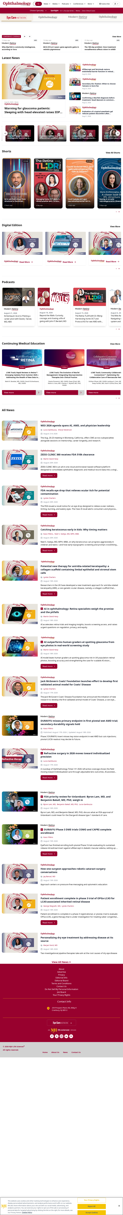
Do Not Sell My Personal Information (61, 989)
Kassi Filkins (48, 728)
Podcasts (65, 4)
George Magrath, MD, (52, 906)
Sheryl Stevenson (65, 430)
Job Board (61, 992)
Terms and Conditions (61, 983)
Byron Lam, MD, (49, 804)
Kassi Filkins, (48, 534)
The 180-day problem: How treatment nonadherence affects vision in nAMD (59, 48)
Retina (78, 11)
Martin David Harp (50, 459)
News (65, 1052)
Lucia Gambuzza (50, 761)
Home (45, 1052)
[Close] (119, 1206)
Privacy (61, 974)
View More (116, 36)
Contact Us (62, 986)
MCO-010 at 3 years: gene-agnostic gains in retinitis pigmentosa (20, 48)
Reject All (91, 1206)
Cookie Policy (27, 1212)
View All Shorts (113, 152)
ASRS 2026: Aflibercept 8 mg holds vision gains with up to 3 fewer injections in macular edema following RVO (101, 48)
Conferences (78, 4)
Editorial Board (61, 980)
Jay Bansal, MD (49, 876)
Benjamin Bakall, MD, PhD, (67, 804)
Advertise (61, 972)
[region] (61, 1206)
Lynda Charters (49, 498)
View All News (60, 962)
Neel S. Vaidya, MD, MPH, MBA (67, 534)
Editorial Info (61, 977)
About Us (55, 1052)
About (61, 969)
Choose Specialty (36, 10)
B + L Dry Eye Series (67, 11)
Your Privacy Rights (61, 995)
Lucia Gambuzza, (50, 430)
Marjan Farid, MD (50, 945)
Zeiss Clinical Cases (88, 11)
